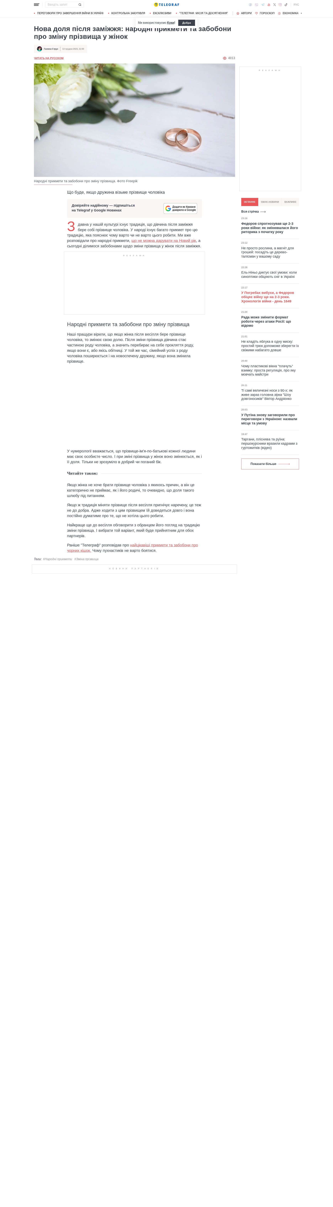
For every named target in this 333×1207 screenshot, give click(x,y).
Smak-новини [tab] (270, 202)
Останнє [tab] (250, 202)
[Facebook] (250, 5)
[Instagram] (280, 5)
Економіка (291, 13)
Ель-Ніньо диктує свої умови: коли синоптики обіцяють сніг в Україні (269, 275)
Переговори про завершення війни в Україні (70, 13)
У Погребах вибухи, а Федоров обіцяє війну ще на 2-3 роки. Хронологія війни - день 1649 (267, 297)
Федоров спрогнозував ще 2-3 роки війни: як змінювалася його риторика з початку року (269, 228)
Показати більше (263, 464)
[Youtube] (269, 5)
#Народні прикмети (57, 559)
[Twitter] (274, 4)
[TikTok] (286, 5)
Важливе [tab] (290, 202)
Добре (186, 22)
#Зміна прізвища (86, 559)
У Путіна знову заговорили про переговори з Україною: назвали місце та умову (269, 419)
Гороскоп (267, 13)
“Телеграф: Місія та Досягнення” (203, 13)
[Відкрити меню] (36, 4)
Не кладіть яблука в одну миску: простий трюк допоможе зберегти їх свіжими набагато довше (270, 346)
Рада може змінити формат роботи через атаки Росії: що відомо (266, 321)
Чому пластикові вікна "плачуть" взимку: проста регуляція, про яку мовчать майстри (268, 370)
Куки (170, 22)
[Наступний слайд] (301, 13)
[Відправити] (80, 5)
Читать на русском (49, 58)
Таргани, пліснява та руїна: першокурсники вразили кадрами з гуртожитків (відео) (269, 443)
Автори (246, 13)
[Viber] (256, 4)
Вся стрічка (250, 211)
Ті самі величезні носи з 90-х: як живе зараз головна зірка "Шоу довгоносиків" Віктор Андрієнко (267, 394)
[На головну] (166, 4)
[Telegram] (263, 5)
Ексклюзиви (162, 13)
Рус (296, 4)
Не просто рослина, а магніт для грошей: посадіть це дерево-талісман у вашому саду (267, 252)
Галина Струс (51, 49)
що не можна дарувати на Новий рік (163, 240)
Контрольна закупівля (128, 13)
